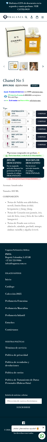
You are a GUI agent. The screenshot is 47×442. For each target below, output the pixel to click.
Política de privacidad (16, 355)
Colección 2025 (13, 294)
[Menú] (42, 17)
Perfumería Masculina (16, 308)
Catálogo (9, 286)
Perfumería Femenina (16, 301)
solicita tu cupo (37, 92)
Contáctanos (11, 329)
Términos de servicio (16, 347)
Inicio (8, 279)
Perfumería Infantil (15, 315)
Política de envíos (14, 372)
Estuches (9, 322)
